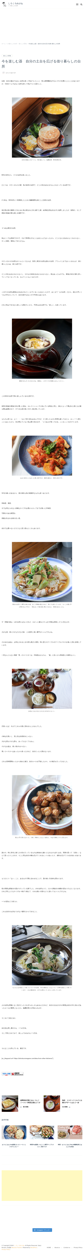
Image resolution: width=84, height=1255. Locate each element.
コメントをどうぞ (11, 73)
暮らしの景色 (7, 55)
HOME (49, 1247)
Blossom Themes (16, 1247)
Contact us (67, 1247)
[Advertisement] (42, 25)
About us (57, 1247)
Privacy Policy (6, 1249)
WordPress (33, 1247)
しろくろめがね (15, 3)
